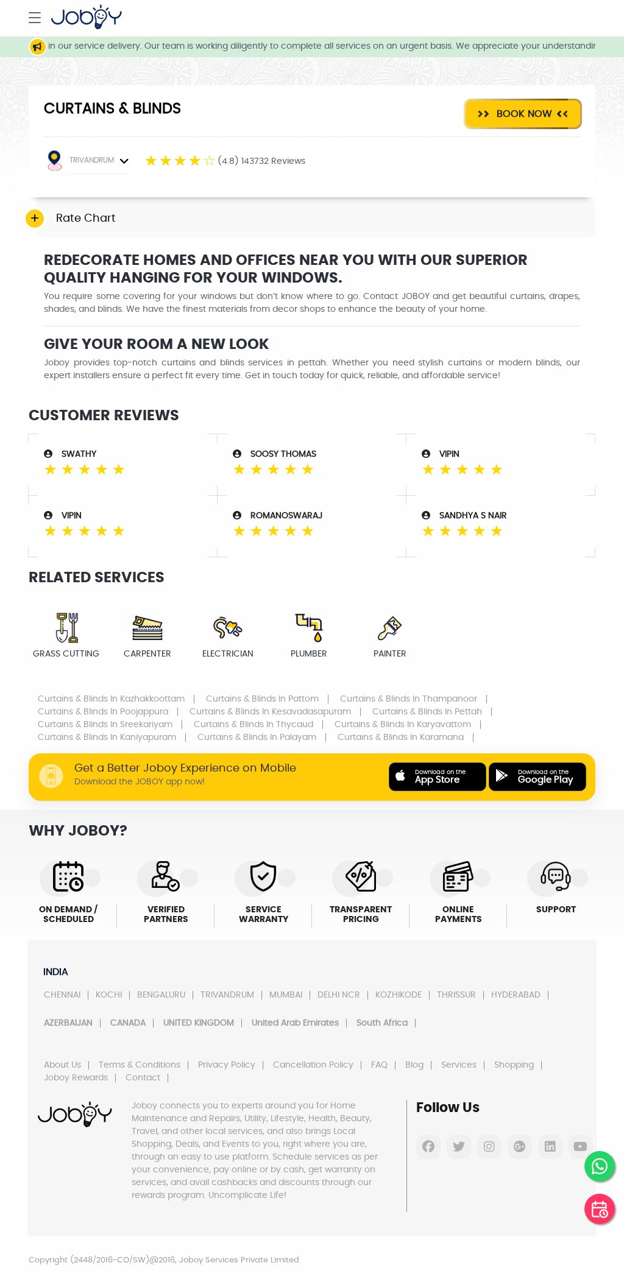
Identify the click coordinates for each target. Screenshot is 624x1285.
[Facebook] (428, 1147)
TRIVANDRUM (91, 160)
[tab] (315, 219)
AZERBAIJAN (68, 1023)
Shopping (514, 1065)
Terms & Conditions (139, 1065)
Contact (143, 1078)
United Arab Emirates (295, 1023)
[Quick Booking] (599, 1209)
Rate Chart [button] (86, 218)
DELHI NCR (338, 995)
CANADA (128, 1023)
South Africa (382, 1023)
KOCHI (109, 995)
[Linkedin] (550, 1147)
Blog (414, 1065)
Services (459, 1065)
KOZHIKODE (398, 995)
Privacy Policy (226, 1065)
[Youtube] (581, 1147)
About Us (62, 1065)
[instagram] (489, 1147)
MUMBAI (285, 995)
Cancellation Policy (313, 1065)
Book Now (523, 114)
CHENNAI (62, 995)
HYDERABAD (516, 995)
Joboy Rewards (76, 1078)
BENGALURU (161, 995)
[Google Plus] (520, 1147)
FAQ (379, 1065)
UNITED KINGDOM (198, 1023)
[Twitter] (459, 1147)
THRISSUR (456, 995)
